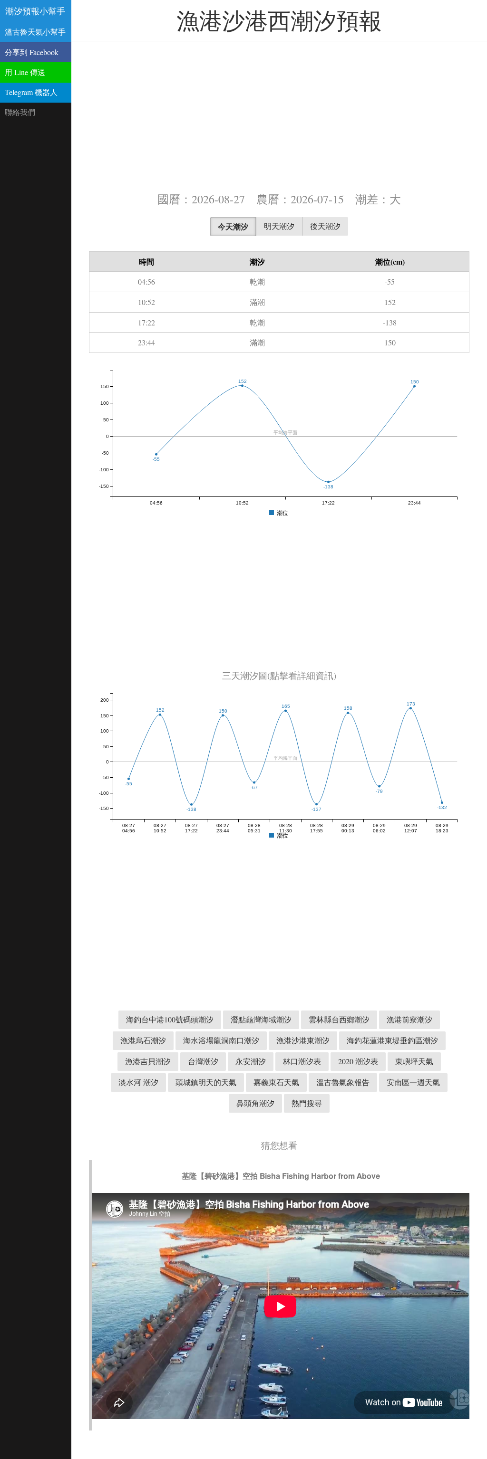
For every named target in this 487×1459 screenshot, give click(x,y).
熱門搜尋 (307, 1103)
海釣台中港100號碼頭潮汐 (170, 1019)
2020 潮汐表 (358, 1061)
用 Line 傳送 (25, 72)
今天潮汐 (233, 226)
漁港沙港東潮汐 (303, 1040)
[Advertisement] (279, 115)
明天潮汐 (279, 226)
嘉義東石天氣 (276, 1082)
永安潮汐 (250, 1061)
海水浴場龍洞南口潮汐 (221, 1040)
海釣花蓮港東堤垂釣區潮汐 (392, 1040)
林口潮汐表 (302, 1061)
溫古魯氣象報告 (343, 1082)
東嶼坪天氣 (414, 1061)
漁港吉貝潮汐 (148, 1061)
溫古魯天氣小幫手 (35, 32)
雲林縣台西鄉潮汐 (339, 1019)
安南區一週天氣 (413, 1082)
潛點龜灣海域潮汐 (261, 1019)
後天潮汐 (325, 226)
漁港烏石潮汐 (143, 1040)
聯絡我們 (20, 112)
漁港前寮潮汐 (409, 1019)
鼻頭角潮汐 (255, 1103)
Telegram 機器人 (31, 92)
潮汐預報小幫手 (35, 11)
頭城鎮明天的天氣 (205, 1082)
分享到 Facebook (31, 52)
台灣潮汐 (203, 1061)
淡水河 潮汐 (138, 1082)
